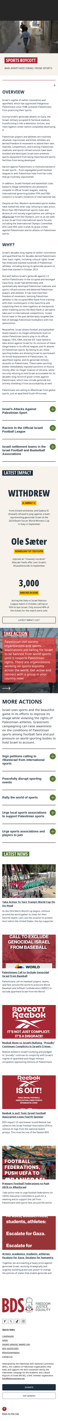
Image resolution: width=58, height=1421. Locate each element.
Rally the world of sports (20, 797)
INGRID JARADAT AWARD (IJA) (16, 1344)
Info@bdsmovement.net (13, 1378)
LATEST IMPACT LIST (29, 620)
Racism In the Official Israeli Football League (22, 429)
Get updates (29, 1395)
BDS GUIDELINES (10, 1348)
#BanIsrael (8, 216)
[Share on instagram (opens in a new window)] (23, 1321)
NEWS (5, 1340)
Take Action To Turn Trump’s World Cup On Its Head (28, 903)
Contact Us (7, 1356)
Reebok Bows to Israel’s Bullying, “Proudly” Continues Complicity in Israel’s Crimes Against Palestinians (28, 1044)
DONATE (29, 1387)
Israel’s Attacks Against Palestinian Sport (19, 410)
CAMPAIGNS (8, 1336)
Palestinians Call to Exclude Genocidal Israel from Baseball (25, 974)
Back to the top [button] (10, 1413)
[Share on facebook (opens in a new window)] (4, 1321)
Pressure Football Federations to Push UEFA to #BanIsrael (25, 1185)
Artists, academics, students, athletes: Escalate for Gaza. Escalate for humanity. (28, 1255)
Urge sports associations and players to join (23, 833)
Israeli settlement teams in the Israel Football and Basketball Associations (24, 450)
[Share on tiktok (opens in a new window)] (17, 1321)
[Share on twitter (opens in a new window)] (10, 1321)
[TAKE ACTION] (6, 688)
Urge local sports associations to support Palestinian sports (24, 814)
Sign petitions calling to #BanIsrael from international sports (23, 759)
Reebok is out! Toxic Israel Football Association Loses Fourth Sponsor (24, 1114)
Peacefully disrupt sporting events (21, 780)
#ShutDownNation (11, 1352)
